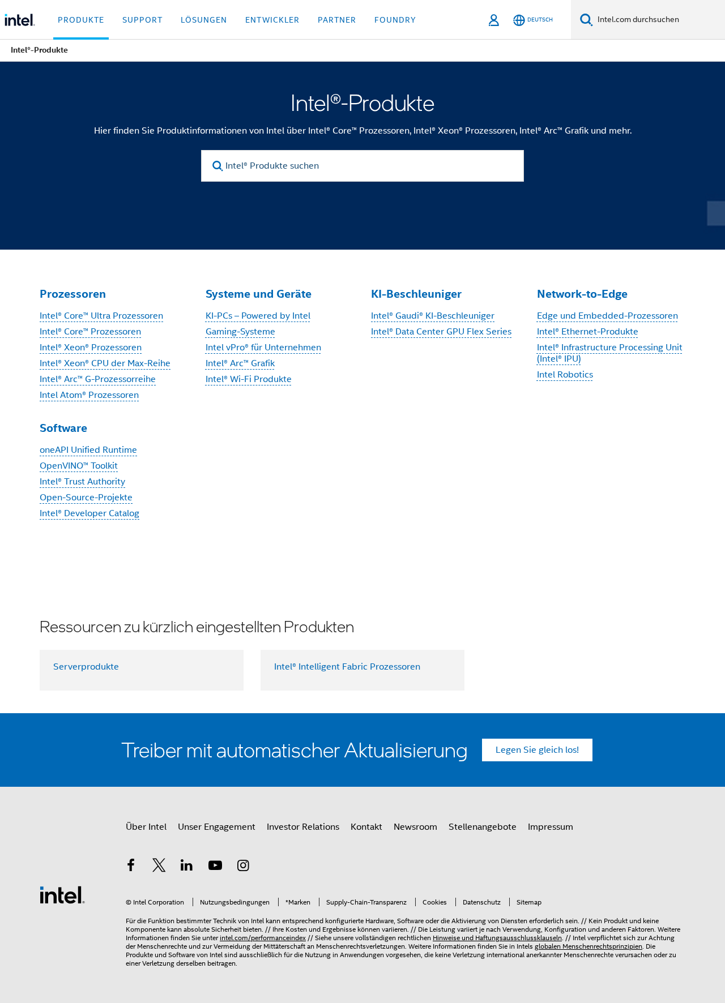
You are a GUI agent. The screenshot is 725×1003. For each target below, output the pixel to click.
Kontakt (366, 827)
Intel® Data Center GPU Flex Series (441, 331)
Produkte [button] (81, 20)
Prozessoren (73, 294)
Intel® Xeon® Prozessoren (91, 347)
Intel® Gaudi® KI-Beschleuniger (432, 316)
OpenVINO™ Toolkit (79, 466)
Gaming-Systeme (240, 331)
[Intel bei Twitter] (159, 867)
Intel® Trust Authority (82, 481)
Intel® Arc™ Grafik (240, 363)
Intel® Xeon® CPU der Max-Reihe (105, 363)
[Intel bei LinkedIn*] (187, 867)
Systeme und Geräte (259, 294)
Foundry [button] (395, 20)
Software (63, 428)
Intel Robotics (565, 374)
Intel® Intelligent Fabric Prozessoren (347, 666)
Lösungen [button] (204, 20)
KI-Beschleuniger (416, 294)
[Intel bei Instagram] (243, 867)
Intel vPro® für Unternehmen (263, 347)
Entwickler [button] (272, 20)
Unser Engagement (216, 827)
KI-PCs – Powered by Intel (258, 316)
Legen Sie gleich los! (537, 750)
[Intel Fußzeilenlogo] (62, 894)
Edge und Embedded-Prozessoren (607, 316)
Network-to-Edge (582, 294)
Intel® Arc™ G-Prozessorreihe (98, 379)
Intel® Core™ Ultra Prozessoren (101, 316)
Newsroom (415, 827)
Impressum (550, 827)
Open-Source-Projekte (86, 497)
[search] (217, 166)
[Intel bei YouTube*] (215, 867)
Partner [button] (337, 20)
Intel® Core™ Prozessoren (90, 331)
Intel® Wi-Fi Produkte (249, 379)
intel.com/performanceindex (263, 937)
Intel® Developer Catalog (89, 513)
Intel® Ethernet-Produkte (587, 331)
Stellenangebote (483, 827)
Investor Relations (303, 827)
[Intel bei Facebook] (130, 867)
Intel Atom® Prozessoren (89, 395)
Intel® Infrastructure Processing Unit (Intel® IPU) (610, 353)
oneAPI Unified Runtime (88, 450)
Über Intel (146, 827)
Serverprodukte (86, 666)
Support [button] (142, 20)
